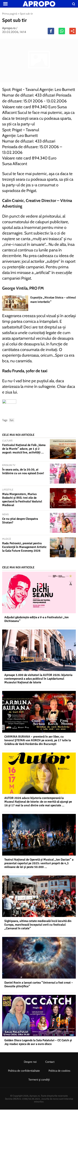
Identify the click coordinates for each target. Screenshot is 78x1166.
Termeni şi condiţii (39, 1079)
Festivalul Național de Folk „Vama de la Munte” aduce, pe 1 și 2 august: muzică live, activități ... (24, 448)
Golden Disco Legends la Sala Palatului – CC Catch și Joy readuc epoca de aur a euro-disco (38, 1042)
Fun (11, 420)
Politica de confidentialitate (24, 1070)
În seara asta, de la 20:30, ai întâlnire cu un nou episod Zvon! (23, 471)
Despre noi (30, 1061)
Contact (49, 1061)
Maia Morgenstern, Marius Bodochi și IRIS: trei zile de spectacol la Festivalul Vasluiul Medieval (22, 499)
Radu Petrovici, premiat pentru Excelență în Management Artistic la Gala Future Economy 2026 (24, 547)
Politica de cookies (59, 1070)
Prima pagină (9, 13)
